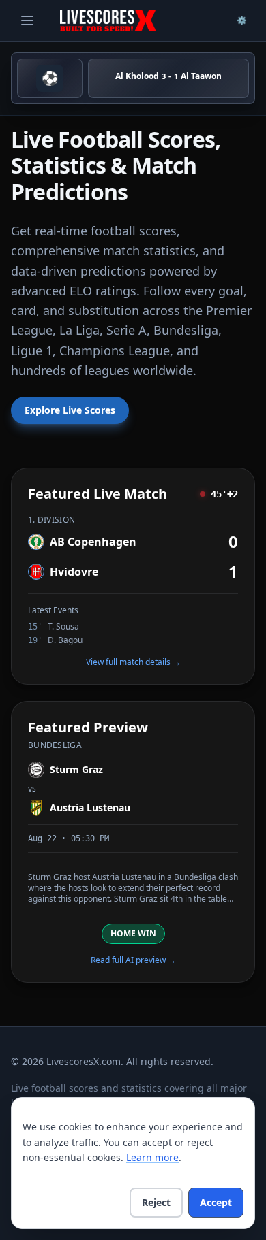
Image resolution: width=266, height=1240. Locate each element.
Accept (216, 1202)
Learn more (152, 1157)
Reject (156, 1202)
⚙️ (242, 20)
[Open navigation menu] (27, 20)
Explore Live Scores (70, 410)
